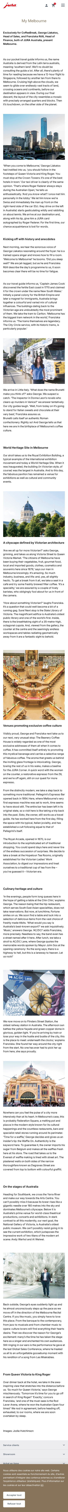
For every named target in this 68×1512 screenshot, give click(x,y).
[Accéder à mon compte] (46, 5)
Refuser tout (14, 1503)
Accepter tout (14, 1495)
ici (42, 1485)
